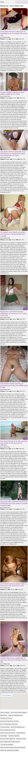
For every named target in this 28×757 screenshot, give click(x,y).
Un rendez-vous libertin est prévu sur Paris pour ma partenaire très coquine (12, 234)
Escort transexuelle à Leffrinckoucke (10, 741)
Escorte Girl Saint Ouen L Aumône (9, 721)
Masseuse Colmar (21, 738)
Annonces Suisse (5, 727)
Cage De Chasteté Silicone (15, 715)
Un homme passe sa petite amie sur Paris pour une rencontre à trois (13, 585)
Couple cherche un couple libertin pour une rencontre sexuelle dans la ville (13, 660)
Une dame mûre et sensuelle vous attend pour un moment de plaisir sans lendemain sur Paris (12, 153)
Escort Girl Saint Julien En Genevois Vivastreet (12, 747)
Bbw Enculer (3, 715)
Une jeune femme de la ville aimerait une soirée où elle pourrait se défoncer (13, 443)
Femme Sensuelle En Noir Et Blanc (9, 750)
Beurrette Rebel (21, 733)
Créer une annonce (21, 2)
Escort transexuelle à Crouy (7, 730)
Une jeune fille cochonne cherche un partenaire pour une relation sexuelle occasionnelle (14, 503)
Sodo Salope (3, 735)
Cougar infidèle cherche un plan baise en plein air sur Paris (12, 93)
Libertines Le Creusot (6, 718)
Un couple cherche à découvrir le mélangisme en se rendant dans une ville (13, 33)
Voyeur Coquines (5, 712)
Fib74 (2, 2)
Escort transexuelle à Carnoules (8, 724)
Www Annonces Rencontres (7, 733)
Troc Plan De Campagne (6, 744)
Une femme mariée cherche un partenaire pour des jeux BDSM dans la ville (14, 385)
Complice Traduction (13, 735)
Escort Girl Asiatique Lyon (18, 727)
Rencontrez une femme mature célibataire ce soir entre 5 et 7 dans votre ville (13, 313)
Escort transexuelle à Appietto (19, 712)
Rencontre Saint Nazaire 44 (7, 738)
